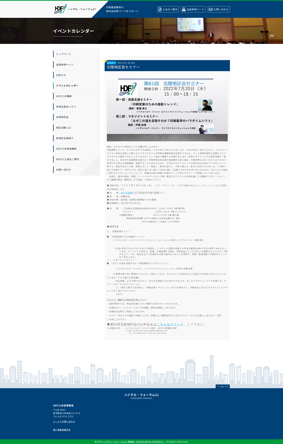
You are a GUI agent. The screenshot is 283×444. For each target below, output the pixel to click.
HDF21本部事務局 (66, 148)
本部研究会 (62, 117)
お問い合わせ (63, 169)
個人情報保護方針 (62, 429)
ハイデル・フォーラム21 (82, 9)
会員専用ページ (65, 64)
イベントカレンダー (67, 85)
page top (224, 387)
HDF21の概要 (64, 96)
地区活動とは (63, 127)
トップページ (63, 54)
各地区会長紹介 (65, 138)
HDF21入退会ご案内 (67, 159)
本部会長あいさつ (66, 106)
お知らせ (61, 75)
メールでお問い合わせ (64, 421)
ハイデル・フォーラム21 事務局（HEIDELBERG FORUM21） (133, 441)
